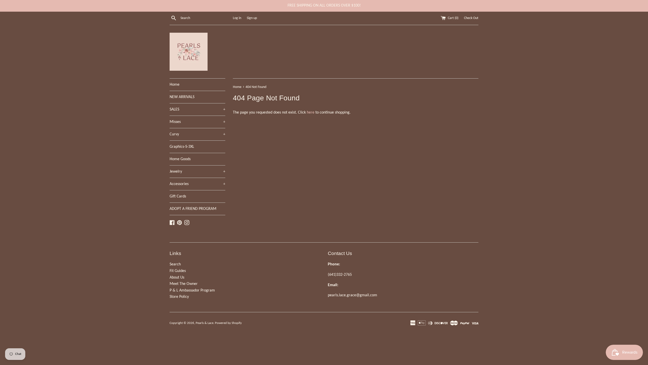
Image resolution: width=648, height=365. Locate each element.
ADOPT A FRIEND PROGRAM (193, 209)
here (310, 113)
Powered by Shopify (228, 323)
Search (175, 264)
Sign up (252, 18)
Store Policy (179, 297)
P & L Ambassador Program (192, 290)
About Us (177, 278)
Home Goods (180, 159)
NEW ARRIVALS (182, 97)
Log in (237, 18)
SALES (197, 109)
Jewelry (197, 172)
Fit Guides (178, 271)
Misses (197, 122)
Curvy (197, 134)
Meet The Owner (184, 284)
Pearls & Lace (204, 323)
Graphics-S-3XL (182, 147)
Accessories (197, 184)
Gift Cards (178, 196)
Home (174, 85)
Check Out (471, 18)
